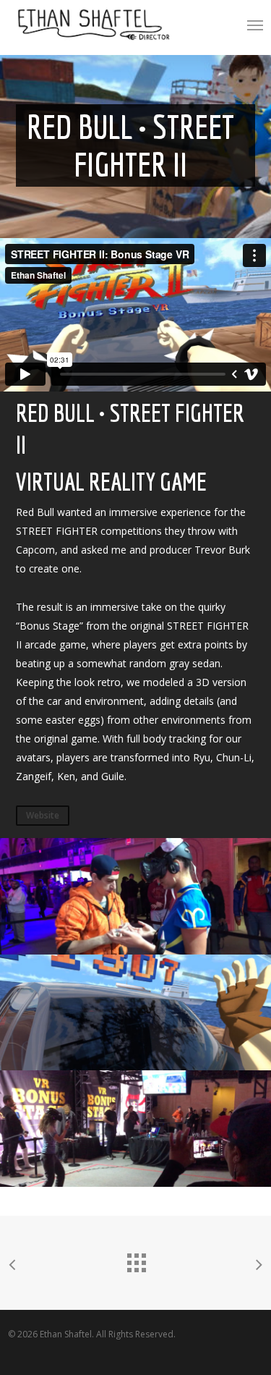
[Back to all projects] (135, 1259)
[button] (255, 24)
